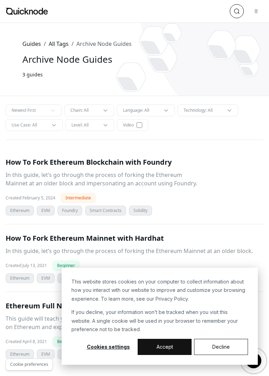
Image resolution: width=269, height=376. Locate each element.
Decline (221, 347)
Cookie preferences (29, 364)
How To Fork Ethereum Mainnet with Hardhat (85, 238)
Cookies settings (108, 347)
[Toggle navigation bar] (256, 11)
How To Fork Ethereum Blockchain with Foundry (89, 162)
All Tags (59, 44)
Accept (165, 347)
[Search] (237, 11)
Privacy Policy (172, 299)
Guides (31, 44)
